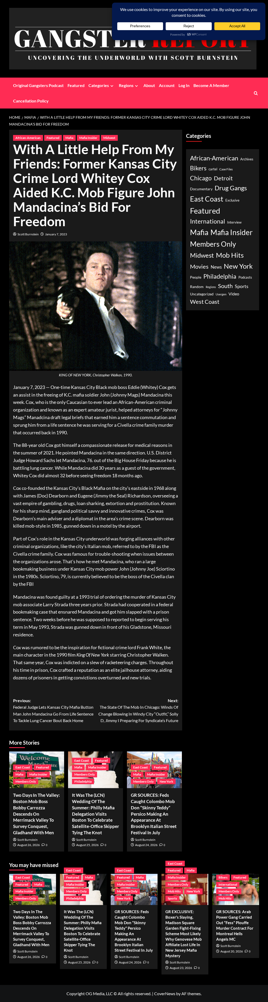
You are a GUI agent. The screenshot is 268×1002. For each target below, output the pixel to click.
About (149, 85)
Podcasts (245, 277)
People (195, 277)
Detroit (223, 178)
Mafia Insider (88, 138)
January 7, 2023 (56, 234)
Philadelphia (83, 781)
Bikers (198, 168)
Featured (76, 85)
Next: (138, 710)
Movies (199, 266)
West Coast (204, 301)
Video (233, 293)
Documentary (201, 189)
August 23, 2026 (181, 968)
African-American (28, 138)
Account (167, 85)
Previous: (53, 710)
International (207, 221)
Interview (234, 222)
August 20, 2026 (231, 951)
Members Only (25, 781)
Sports (241, 286)
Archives (246, 159)
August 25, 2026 (87, 845)
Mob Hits (230, 255)
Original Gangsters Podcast (38, 85)
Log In (183, 85)
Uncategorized (202, 294)
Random (197, 286)
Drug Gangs (231, 188)
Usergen (221, 294)
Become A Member (211, 85)
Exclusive (232, 200)
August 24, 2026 (146, 845)
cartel (213, 169)
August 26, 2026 (28, 845)
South (225, 285)
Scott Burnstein (28, 234)
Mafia (69, 138)
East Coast (22, 767)
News (216, 267)
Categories (98, 85)
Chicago (201, 178)
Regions (126, 85)
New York (166, 781)
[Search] (256, 93)
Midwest (109, 138)
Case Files (226, 169)
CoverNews (164, 993)
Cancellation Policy (31, 100)
